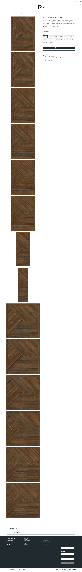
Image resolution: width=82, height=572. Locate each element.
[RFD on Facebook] (6, 544)
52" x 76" (55, 36)
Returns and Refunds (46, 541)
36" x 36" (55, 39)
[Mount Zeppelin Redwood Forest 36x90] (23, 249)
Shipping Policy (45, 540)
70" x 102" (61, 36)
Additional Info (13, 528)
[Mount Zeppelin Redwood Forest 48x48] (23, 356)
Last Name (63, 551)
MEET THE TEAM (27, 539)
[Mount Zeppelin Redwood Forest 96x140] (23, 177)
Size (44, 34)
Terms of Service (45, 544)
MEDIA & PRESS (27, 540)
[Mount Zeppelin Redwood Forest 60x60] (23, 392)
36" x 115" (50, 39)
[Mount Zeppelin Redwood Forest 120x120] (23, 500)
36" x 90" (45, 39)
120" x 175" (72, 36)
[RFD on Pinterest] (7, 544)
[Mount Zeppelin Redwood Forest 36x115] (23, 285)
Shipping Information (14, 532)
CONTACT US (26, 542)
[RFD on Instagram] (9, 544)
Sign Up (68, 562)
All (7, 13)
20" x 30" (45, 36)
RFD (9, 569)
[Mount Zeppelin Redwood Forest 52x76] (23, 105)
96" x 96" (45, 42)
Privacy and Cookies (46, 542)
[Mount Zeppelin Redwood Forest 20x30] (23, 34)
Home (3, 13)
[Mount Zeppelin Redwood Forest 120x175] (23, 213)
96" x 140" (66, 36)
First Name (63, 546)
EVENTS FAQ (26, 544)
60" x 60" (66, 39)
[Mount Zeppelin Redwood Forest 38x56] (23, 69)
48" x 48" (60, 39)
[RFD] (41, 7)
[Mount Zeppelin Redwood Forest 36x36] (23, 320)
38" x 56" (50, 36)
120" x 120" (51, 42)
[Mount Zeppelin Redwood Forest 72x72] (23, 428)
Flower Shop (31, 7)
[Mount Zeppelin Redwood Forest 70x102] (23, 141)
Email (62, 557)
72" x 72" (71, 39)
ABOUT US (26, 538)
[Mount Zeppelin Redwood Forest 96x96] (23, 464)
